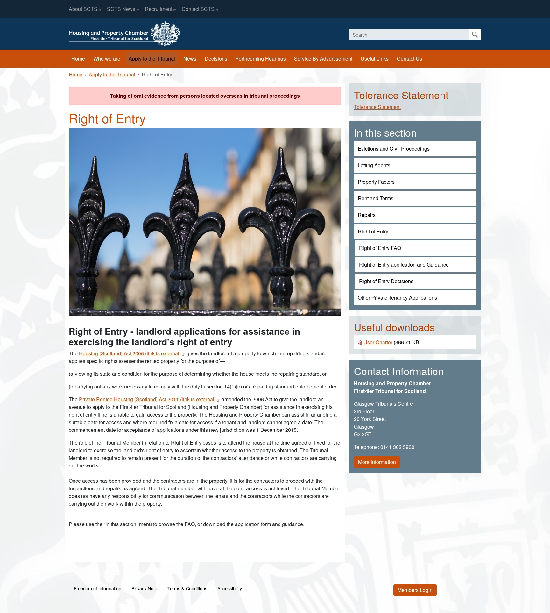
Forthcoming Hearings (261, 58)
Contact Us (409, 58)
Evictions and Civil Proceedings (394, 148)
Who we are (106, 58)
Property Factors (376, 181)
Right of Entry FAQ (380, 248)
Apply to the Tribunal (152, 58)
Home (78, 58)
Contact (198, 8)
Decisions (216, 58)
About (83, 8)
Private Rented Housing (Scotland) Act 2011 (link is (147, 399)
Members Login (415, 590)
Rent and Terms (375, 198)
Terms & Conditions (187, 588)
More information (377, 462)
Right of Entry (373, 231)
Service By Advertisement (323, 58)
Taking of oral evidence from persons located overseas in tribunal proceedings (205, 95)
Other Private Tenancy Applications (397, 297)
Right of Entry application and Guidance (404, 264)
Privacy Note (144, 588)
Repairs (367, 214)
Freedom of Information (97, 588)
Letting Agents (374, 165)
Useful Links (375, 58)
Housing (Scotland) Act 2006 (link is (130, 353)
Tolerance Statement (377, 106)
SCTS (121, 8)
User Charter (377, 342)
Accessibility (229, 588)
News (189, 58)
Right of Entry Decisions (386, 281)
